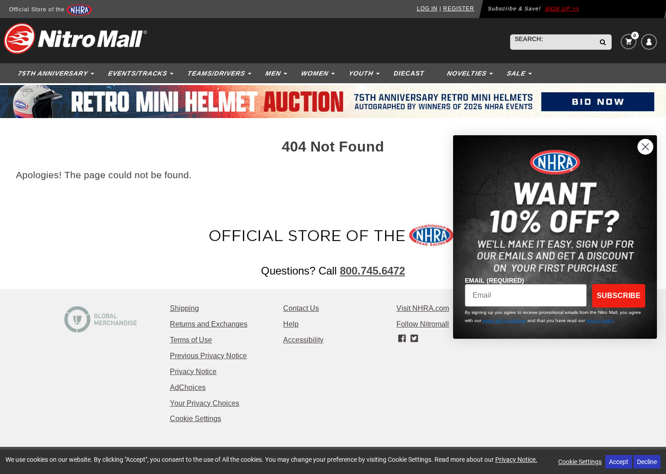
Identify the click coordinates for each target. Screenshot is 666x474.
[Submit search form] (603, 42)
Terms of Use (191, 340)
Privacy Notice (193, 371)
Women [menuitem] (314, 73)
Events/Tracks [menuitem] (137, 73)
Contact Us (301, 308)
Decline (647, 461)
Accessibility (303, 340)
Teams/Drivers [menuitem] (216, 73)
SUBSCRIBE (619, 295)
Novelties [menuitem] (466, 73)
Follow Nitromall (422, 324)
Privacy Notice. (516, 459)
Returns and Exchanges (208, 324)
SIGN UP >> (562, 8)
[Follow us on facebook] (402, 338)
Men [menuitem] (273, 73)
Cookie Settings (195, 418)
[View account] (649, 42)
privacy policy (599, 320)
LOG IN (427, 8)
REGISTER (458, 8)
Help (291, 324)
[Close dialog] (645, 147)
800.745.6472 (372, 271)
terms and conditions (504, 320)
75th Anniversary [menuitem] (52, 73)
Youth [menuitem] (361, 73)
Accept (618, 461)
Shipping (184, 308)
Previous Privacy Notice (208, 356)
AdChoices (188, 387)
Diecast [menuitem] (409, 73)
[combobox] (552, 42)
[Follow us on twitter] (414, 338)
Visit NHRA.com (422, 308)
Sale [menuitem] (516, 73)
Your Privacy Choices (204, 403)
